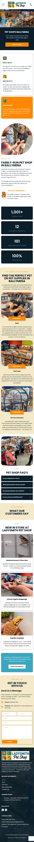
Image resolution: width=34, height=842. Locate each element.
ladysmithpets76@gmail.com (14, 822)
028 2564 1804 (13, 702)
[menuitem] (17, 780)
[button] (3, 4)
